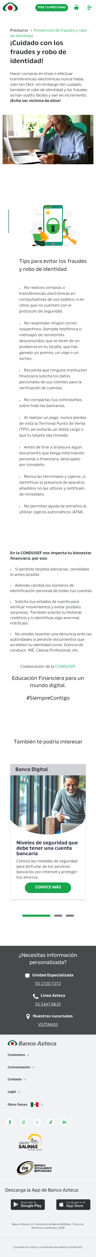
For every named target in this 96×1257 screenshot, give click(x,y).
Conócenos (17, 1055)
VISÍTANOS (48, 1025)
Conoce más (48, 888)
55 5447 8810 (48, 1005)
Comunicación (19, 1067)
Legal (12, 1092)
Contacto (15, 1079)
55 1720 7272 (48, 984)
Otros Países (18, 1104)
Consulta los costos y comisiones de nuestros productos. (48, 1247)
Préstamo (19, 31)
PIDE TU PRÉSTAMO (52, 7)
